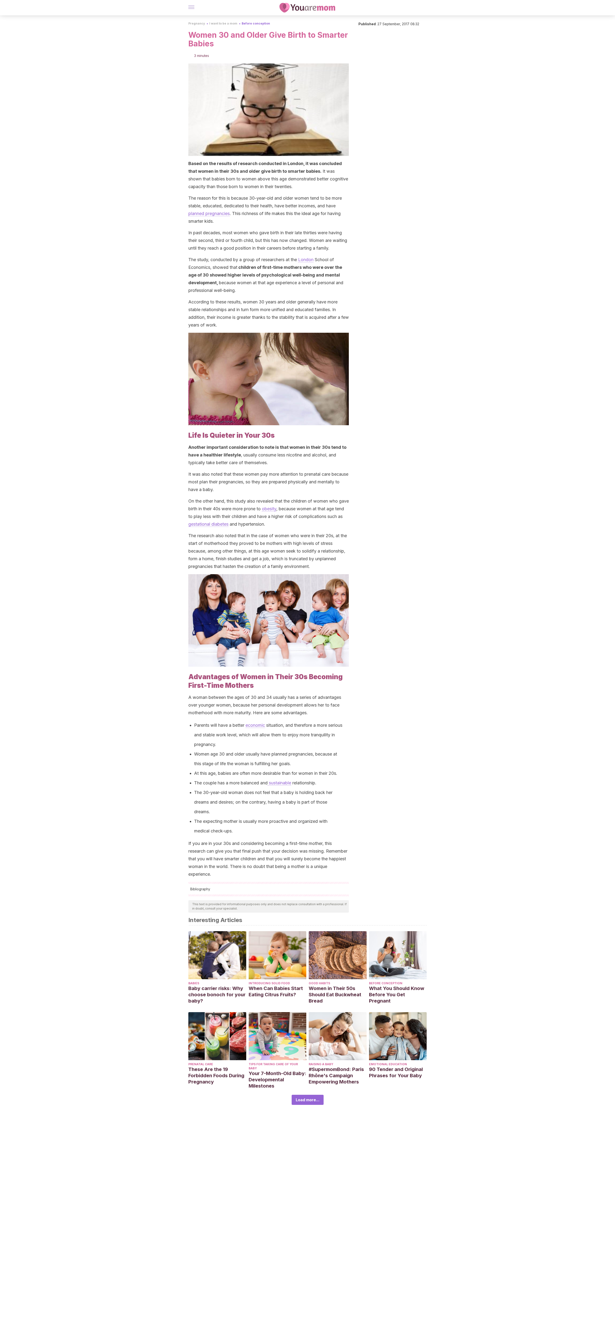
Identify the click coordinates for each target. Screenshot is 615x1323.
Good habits (319, 983)
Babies (193, 983)
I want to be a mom (223, 23)
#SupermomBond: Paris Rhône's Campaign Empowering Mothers (336, 1075)
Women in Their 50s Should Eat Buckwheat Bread (335, 994)
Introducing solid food (269, 983)
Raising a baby (321, 1064)
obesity (269, 508)
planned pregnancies (209, 213)
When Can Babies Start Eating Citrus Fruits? (276, 991)
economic (255, 725)
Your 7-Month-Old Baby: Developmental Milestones (277, 1080)
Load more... (308, 1099)
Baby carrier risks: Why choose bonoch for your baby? (217, 994)
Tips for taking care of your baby (273, 1066)
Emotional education (388, 1064)
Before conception (256, 23)
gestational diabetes (208, 524)
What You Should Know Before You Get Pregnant (396, 994)
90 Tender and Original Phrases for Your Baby (396, 1072)
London (306, 259)
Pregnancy (196, 23)
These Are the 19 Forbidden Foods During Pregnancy (216, 1075)
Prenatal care (200, 1064)
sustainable (279, 782)
